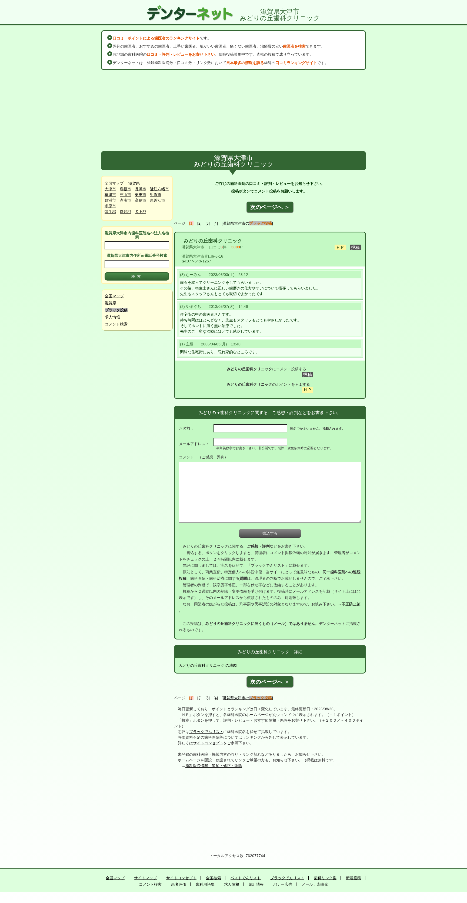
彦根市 (125, 189)
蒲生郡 (110, 211)
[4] (216, 223)
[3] (207, 223)
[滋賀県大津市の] (247, 223)
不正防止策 (351, 604)
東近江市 (157, 200)
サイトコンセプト (208, 743)
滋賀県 (134, 183)
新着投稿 (353, 878)
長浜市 (140, 189)
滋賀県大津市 (193, 247)
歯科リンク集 (325, 878)
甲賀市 (155, 194)
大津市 (110, 189)
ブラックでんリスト (206, 731)
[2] (199, 223)
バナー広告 (282, 884)
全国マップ (114, 183)
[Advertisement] (233, 110)
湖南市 (125, 200)
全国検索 (213, 878)
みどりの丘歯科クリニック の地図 (208, 665)
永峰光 (322, 884)
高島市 (140, 200)
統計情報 (256, 884)
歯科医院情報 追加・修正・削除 (213, 766)
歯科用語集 (205, 884)
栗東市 (140, 194)
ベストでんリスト (246, 878)
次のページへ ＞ (270, 207)
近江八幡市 (159, 189)
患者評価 (178, 884)
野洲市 (110, 200)
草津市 (110, 194)
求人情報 (112, 317)
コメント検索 (116, 324)
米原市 (110, 206)
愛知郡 (125, 211)
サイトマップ (145, 878)
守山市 (125, 194)
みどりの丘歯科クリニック (213, 241)
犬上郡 (140, 211)
